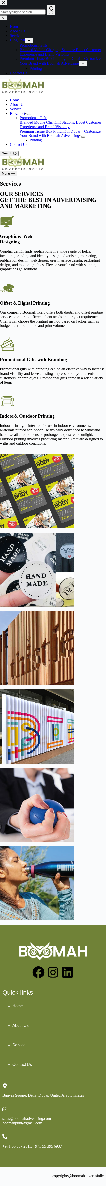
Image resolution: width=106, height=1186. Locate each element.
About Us (17, 104)
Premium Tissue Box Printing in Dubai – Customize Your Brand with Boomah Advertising (60, 133)
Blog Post (17, 113)
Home (14, 100)
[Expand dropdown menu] (29, 114)
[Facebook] (38, 972)
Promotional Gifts (33, 118)
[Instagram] (53, 972)
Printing (36, 140)
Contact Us (18, 144)
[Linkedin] (67, 972)
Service (15, 109)
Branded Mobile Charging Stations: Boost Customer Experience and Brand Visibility (60, 124)
